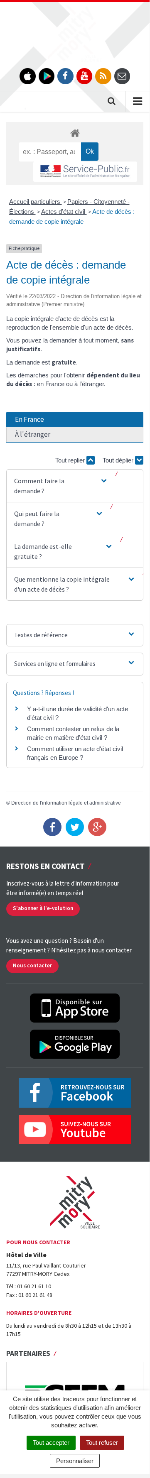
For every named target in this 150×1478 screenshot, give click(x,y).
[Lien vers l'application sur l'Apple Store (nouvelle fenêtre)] (28, 76)
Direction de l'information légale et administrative (66, 803)
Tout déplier (119, 460)
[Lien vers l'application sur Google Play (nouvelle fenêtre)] (47, 76)
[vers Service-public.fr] (85, 172)
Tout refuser (102, 1442)
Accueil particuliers (35, 201)
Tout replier (70, 460)
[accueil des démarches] (74, 132)
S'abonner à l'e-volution (43, 908)
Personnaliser (74, 1460)
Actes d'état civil (64, 211)
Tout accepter (51, 1442)
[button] (61, 486)
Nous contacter (32, 965)
